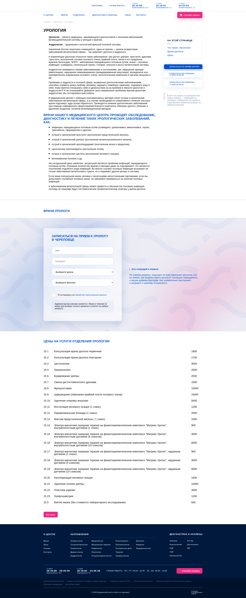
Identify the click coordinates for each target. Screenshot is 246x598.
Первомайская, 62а (140, 7)
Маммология (97, 541)
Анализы (173, 541)
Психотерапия (122, 541)
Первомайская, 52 (163, 7)
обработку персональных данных (91, 295)
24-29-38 (95, 570)
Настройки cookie (72, 584)
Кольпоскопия (176, 544)
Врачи (64, 15)
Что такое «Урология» (179, 47)
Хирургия (140, 545)
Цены (128, 15)
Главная (47, 22)
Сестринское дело (124, 548)
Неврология (97, 548)
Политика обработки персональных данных (173, 581)
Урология (140, 541)
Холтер (190, 541)
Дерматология (76, 552)
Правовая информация (53, 584)
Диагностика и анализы (104, 15)
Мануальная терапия (101, 545)
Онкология (96, 552)
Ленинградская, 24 (187, 7)
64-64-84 (184, 5)
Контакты (141, 15)
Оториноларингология (101, 556)
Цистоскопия (192, 544)
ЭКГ (188, 548)
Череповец (97, 6)
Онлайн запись (192, 15)
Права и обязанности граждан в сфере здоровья (87, 581)
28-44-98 (137, 5)
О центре (48, 15)
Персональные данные (143, 581)
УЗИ (171, 552)
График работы (117, 6)
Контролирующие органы (54, 581)
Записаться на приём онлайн (184, 67)
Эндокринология (143, 548)
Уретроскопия (176, 556)
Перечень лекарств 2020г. (120, 581)
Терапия (119, 552)
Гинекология (76, 548)
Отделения (79, 15)
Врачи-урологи (175, 51)
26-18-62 (161, 5)
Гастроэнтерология (79, 545)
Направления (79, 534)
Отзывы (47, 548)
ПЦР (171, 548)
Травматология (122, 556)
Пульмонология (122, 545)
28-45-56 (64, 570)
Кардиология (76, 556)
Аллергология (76, 541)
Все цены (50, 515)
